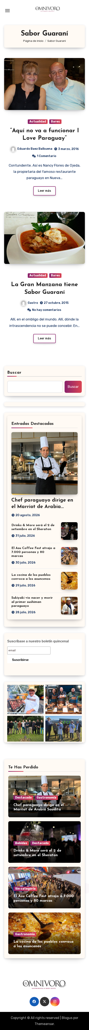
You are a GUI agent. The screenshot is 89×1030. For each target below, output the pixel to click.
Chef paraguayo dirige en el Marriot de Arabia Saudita (42, 507)
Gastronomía (46, 797)
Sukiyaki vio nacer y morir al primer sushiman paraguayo (32, 601)
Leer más (44, 191)
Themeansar (44, 1024)
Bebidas (21, 843)
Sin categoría (25, 888)
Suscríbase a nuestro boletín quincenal (38, 641)
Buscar (14, 373)
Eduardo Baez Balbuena (34, 149)
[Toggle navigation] (7, 10)
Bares (55, 121)
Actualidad (37, 121)
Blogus (67, 1018)
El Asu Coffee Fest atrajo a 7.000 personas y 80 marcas (33, 552)
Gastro (33, 303)
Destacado (23, 797)
